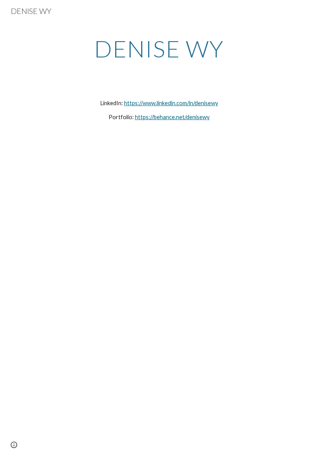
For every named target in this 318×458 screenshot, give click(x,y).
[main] (159, 48)
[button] (14, 444)
